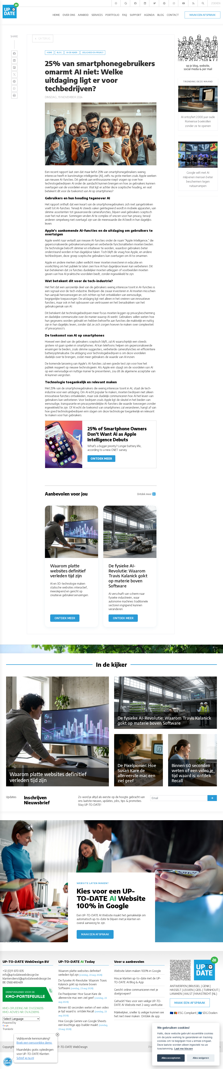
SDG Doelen (209, 1013)
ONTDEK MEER (101, 458)
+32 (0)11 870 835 (13, 971)
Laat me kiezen (183, 1048)
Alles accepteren (171, 1057)
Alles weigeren (201, 1057)
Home (49, 52)
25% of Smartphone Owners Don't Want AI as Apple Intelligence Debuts (117, 434)
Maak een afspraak (95, 934)
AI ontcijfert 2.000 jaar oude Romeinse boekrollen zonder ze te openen (198, 121)
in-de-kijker (72, 52)
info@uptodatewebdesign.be (21, 974)
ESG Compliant (187, 1013)
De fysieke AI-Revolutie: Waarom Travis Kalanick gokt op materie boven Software (82, 984)
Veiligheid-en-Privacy (92, 52)
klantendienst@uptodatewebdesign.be (27, 978)
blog (59, 52)
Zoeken (215, 3)
